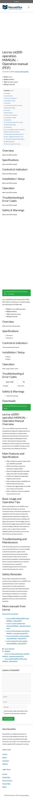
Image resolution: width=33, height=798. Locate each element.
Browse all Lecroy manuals (10, 614)
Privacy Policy (6, 784)
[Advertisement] (16, 32)
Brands (4, 757)
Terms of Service (7, 780)
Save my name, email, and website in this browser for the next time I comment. (16, 712)
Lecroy (7, 649)
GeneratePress (25, 795)
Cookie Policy (6, 777)
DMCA (4, 787)
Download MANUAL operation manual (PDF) (15, 407)
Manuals (11, 649)
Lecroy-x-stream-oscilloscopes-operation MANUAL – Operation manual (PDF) (18, 626)
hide (12, 90)
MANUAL (7, 651)
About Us (5, 764)
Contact (4, 754)
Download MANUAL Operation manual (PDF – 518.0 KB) (15, 293)
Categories (5, 761)
